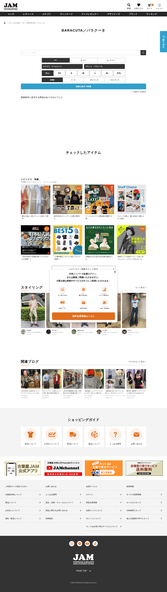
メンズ (11, 14)
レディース (28, 14)
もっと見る (140, 287)
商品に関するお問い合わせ (57, 510)
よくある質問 (51, 494)
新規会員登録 (91, 502)
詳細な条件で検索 (83, 86)
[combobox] (83, 52)
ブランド (133, 14)
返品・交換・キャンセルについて (59, 502)
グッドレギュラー (90, 14)
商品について (10, 502)
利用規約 (49, 518)
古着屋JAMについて (13, 494)
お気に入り (138, 8)
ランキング (151, 14)
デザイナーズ (113, 14)
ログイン (89, 494)
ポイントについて (93, 518)
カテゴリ (47, 14)
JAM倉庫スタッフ (134, 510)
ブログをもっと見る (136, 362)
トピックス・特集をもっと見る (83, 269)
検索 (143, 52)
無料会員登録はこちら (83, 316)
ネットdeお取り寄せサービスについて (101, 526)
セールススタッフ (134, 502)
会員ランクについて (94, 510)
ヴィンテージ (66, 14)
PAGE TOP (81, 571)
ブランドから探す (14, 23)
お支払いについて (12, 510)
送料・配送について (13, 518)
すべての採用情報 (134, 494)
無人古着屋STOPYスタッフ (138, 518)
